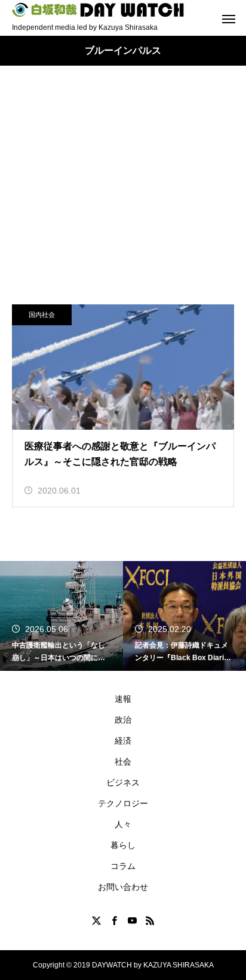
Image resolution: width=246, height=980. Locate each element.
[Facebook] (114, 920)
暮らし (123, 845)
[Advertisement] (123, 196)
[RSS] (150, 920)
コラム (123, 866)
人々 (123, 824)
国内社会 (42, 314)
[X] (96, 920)
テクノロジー (123, 803)
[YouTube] (132, 920)
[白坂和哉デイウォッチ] (98, 9)
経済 (123, 740)
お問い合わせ (123, 887)
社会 (123, 761)
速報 (123, 699)
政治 (123, 720)
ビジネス (123, 782)
